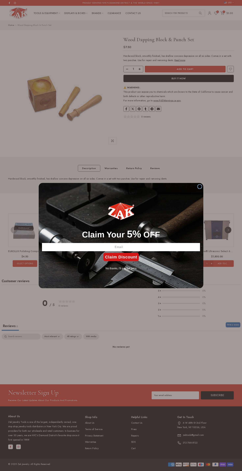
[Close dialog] (200, 187)
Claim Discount (121, 257)
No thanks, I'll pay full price (121, 268)
